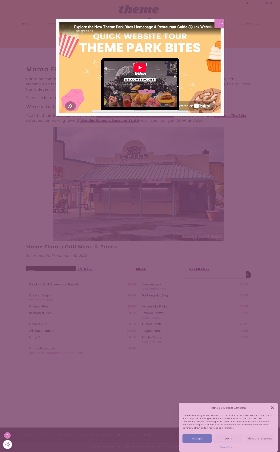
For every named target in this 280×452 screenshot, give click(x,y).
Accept (197, 438)
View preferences (259, 438)
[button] (272, 408)
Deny (228, 438)
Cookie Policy (226, 447)
